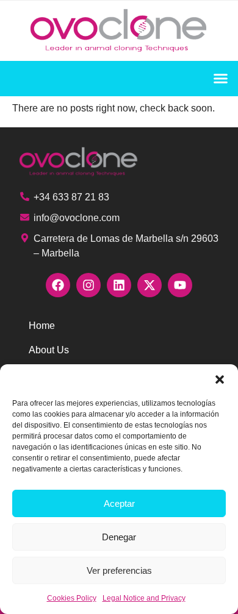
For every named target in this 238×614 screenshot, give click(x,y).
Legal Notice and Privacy (144, 598)
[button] (220, 379)
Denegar (119, 537)
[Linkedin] (119, 285)
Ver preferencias (119, 570)
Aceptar (119, 503)
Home (42, 325)
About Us (49, 350)
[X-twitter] (149, 285)
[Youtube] (180, 285)
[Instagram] (88, 285)
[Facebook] (58, 285)
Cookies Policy (71, 598)
